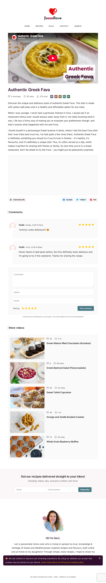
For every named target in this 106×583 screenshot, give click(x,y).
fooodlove (53, 14)
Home (27, 26)
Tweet (83, 200)
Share (69, 200)
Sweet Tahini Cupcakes (59, 392)
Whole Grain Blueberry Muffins (62, 441)
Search (78, 26)
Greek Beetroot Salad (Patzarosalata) (66, 368)
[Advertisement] (53, 175)
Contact (64, 26)
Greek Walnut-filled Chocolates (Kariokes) (69, 343)
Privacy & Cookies (67, 577)
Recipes (39, 26)
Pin (94, 200)
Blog (51, 26)
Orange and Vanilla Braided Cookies (65, 417)
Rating (16, 308)
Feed (56, 577)
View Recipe (19, 200)
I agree (99, 558)
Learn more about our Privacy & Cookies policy (62, 562)
